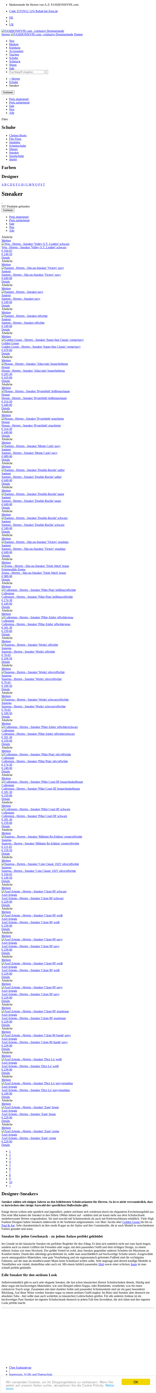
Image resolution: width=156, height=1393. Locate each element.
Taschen (14, 54)
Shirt (101, 1264)
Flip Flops (15, 138)
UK (11, 24)
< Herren (14, 78)
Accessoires (16, 51)
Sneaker (14, 152)
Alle (11, 112)
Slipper (13, 149)
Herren (6, 34)
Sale (11, 68)
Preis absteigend (19, 99)
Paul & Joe (8, 1225)
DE (11, 17)
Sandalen (14, 142)
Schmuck (14, 61)
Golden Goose (131, 1222)
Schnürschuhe (17, 145)
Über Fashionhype (20, 1367)
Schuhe (13, 58)
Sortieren (8, 92)
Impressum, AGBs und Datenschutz (30, 1374)
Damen (78, 34)
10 (10, 1182)
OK (136, 1381)
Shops (13, 64)
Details (6, 257)
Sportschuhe (16, 156)
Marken (13, 44)
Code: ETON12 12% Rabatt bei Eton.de (33, 11)
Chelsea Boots (17, 135)
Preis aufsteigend (19, 102)
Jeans (134, 1264)
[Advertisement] (78, 1336)
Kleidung (14, 47)
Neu (11, 40)
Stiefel (13, 159)
